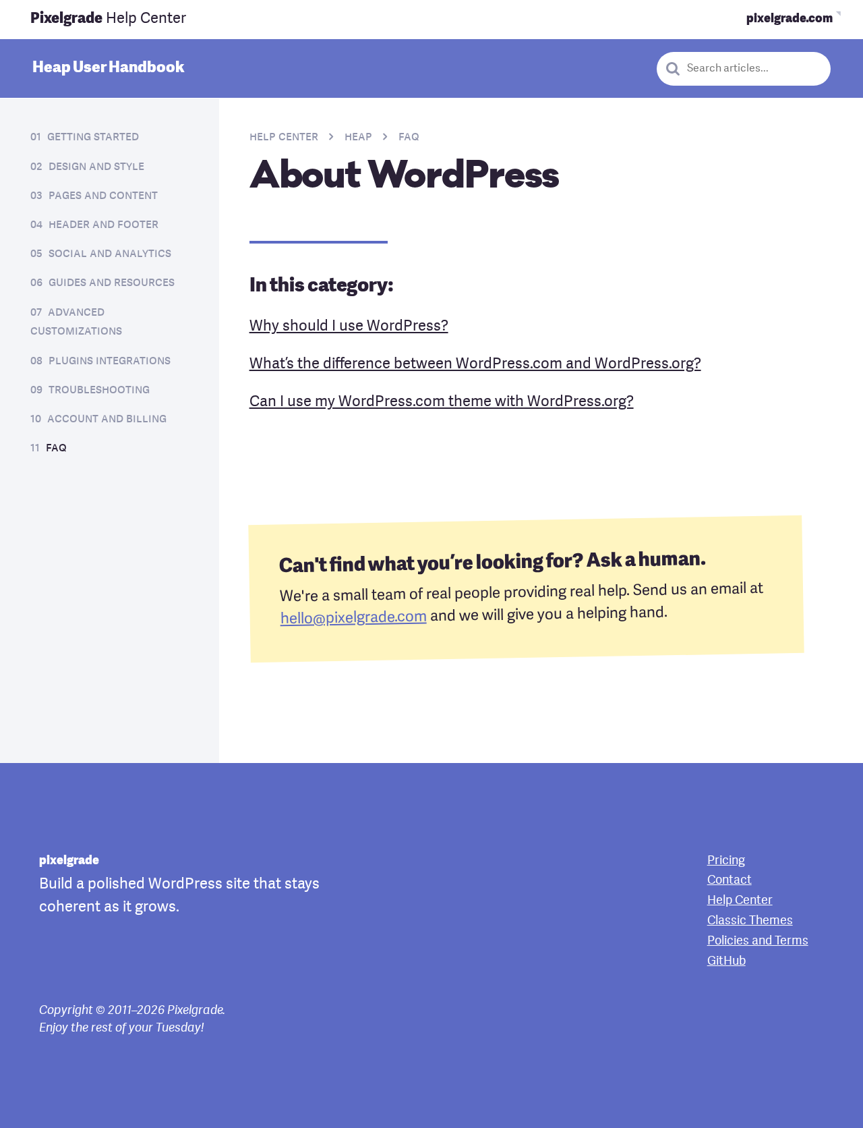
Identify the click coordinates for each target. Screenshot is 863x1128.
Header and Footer (103, 225)
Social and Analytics (110, 254)
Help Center (108, 18)
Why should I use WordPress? (348, 326)
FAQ (56, 448)
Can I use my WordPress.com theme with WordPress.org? (441, 402)
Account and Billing (107, 419)
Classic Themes (750, 921)
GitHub (726, 961)
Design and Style (96, 167)
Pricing (726, 861)
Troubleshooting (99, 390)
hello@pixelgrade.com (353, 618)
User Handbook (108, 68)
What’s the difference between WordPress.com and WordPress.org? (475, 364)
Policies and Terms (757, 941)
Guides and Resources (112, 283)
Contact (729, 880)
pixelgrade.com (789, 19)
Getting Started (93, 137)
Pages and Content (103, 196)
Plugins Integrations (110, 361)
